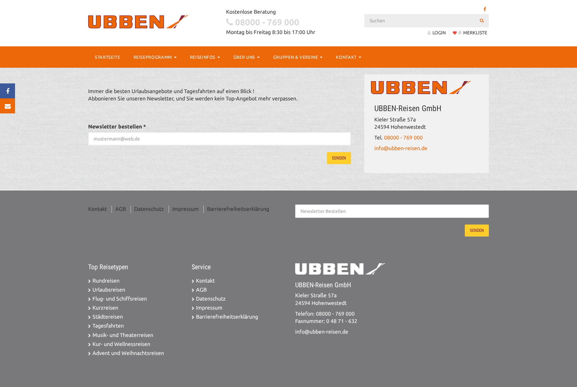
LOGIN (439, 32)
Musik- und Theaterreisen (122, 335)
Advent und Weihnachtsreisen (128, 353)
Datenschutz (149, 209)
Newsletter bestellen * (117, 126)
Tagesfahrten (108, 326)
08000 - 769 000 (403, 137)
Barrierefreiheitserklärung (238, 209)
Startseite (107, 57)
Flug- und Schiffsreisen (119, 299)
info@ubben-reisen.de (400, 148)
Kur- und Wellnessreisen (121, 344)
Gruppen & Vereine (296, 57)
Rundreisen (106, 281)
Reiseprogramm (153, 57)
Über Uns (244, 57)
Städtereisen (107, 317)
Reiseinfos (203, 57)
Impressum (185, 209)
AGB (120, 209)
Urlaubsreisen (108, 290)
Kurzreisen (105, 308)
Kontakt (347, 57)
